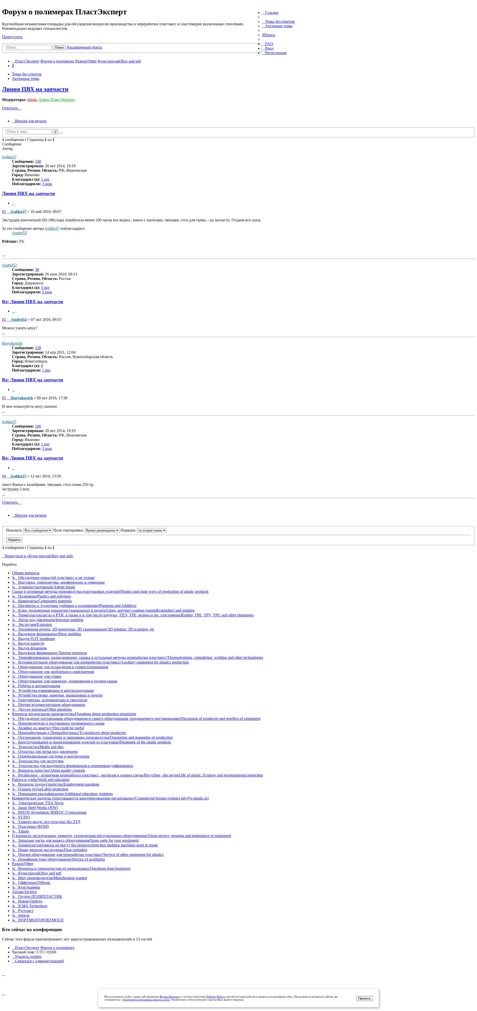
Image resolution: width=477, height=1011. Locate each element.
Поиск (59, 47)
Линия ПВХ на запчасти (35, 89)
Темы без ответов (26, 74)
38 (37, 270)
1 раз (45, 179)
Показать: (14, 530)
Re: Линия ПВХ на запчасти (32, 301)
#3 (4, 398)
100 (38, 161)
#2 (4, 319)
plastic (32, 100)
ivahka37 (9, 157)
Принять (364, 998)
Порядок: (128, 530)
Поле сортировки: (69, 530)
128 (38, 348)
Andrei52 (19, 233)
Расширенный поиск (84, 47)
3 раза (47, 184)
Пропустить (12, 37)
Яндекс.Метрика (169, 996)
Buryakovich (12, 343)
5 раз (45, 287)
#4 (4, 476)
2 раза (47, 292)
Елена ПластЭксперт (57, 100)
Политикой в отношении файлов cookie (146, 999)
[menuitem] (278, 21)
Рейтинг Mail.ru (215, 996)
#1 (4, 211)
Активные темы (25, 78)
